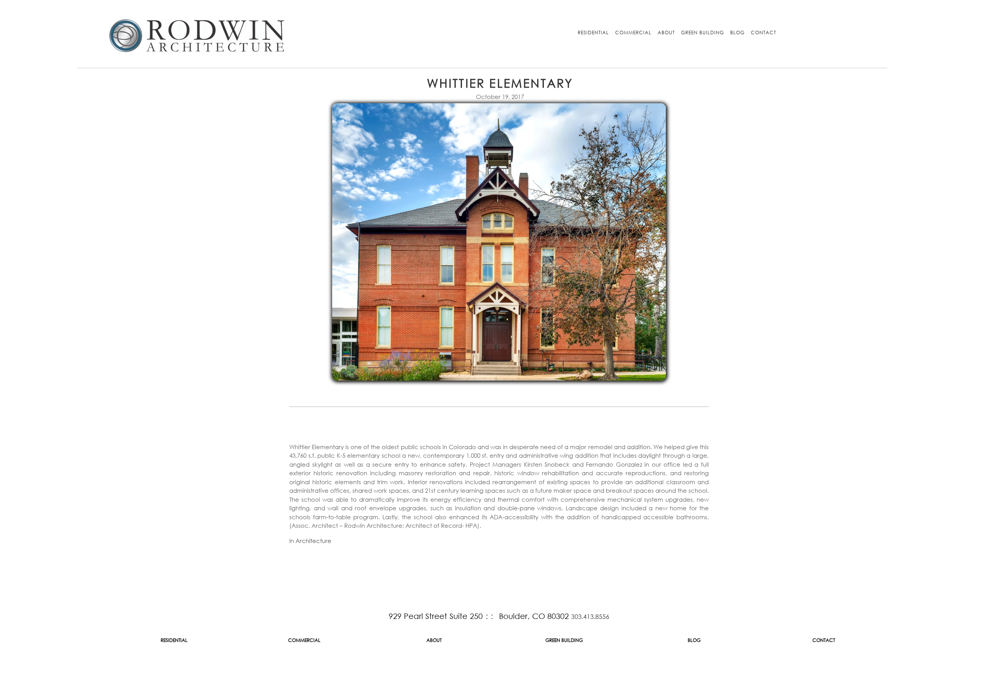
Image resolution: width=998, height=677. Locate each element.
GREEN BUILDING (702, 32)
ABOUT (666, 32)
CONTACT (763, 32)
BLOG (737, 32)
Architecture (313, 541)
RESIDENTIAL (593, 32)
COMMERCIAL (633, 32)
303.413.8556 (590, 616)
